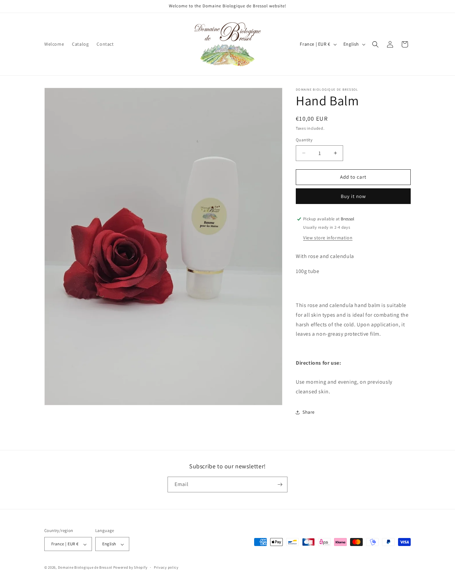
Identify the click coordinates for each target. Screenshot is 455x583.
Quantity (304, 140)
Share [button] (308, 412)
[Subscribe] (279, 484)
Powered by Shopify (130, 567)
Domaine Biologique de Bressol (85, 567)
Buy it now (353, 196)
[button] (375, 44)
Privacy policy (166, 567)
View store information (327, 238)
